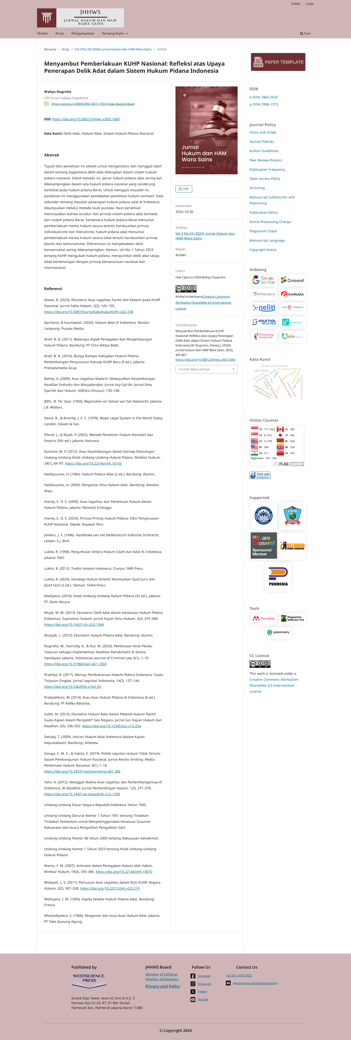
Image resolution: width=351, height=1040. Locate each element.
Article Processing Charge (270, 221)
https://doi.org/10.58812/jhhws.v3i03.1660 (86, 119)
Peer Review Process (266, 160)
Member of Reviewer (162, 979)
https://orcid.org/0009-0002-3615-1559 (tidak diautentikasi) (93, 103)
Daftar (295, 3)
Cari (307, 33)
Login (310, 3)
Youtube (203, 999)
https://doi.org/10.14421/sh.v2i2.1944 (74, 624)
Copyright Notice (263, 249)
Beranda (50, 49)
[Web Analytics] (260, 477)
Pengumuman (82, 33)
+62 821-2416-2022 (239, 975)
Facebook (204, 976)
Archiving (257, 188)
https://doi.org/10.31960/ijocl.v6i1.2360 (75, 664)
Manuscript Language (267, 240)
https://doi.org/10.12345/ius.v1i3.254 (111, 726)
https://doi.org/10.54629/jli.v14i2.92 (72, 686)
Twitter (202, 991)
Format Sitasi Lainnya (194, 369)
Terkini (42, 33)
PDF (185, 189)
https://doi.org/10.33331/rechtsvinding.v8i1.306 (82, 771)
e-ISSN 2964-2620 (264, 97)
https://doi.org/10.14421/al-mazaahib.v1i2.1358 (82, 794)
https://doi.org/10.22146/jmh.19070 (124, 871)
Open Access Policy (265, 178)
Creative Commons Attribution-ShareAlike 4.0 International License (203, 302)
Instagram (205, 984)
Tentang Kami (113, 33)
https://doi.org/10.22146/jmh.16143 (93, 463)
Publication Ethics (264, 212)
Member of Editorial (161, 974)
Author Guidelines (264, 151)
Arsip (59, 33)
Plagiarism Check (263, 231)
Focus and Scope (263, 132)
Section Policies (262, 141)
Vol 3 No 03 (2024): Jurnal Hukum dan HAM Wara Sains (113, 49)
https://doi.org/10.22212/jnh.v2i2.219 (109, 888)
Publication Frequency (267, 169)
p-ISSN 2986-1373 (264, 104)
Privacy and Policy (162, 986)
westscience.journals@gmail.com (255, 983)
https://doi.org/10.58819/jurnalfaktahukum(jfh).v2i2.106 (88, 311)
